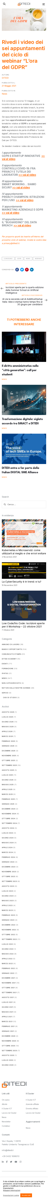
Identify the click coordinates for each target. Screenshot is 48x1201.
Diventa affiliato (32, 1108)
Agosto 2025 (8, 770)
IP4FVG (5, 673)
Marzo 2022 (7, 963)
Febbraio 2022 (8, 968)
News (4, 94)
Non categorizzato (11, 683)
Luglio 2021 (7, 1002)
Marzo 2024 (7, 852)
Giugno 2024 (8, 838)
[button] (4, 4)
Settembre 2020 (9, 1051)
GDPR (19, 258)
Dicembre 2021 (8, 978)
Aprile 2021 (7, 1017)
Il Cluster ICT (7, 1108)
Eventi (5, 664)
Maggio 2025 (8, 784)
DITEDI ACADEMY (9, 659)
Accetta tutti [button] (26, 1195)
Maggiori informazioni (11, 1190)
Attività (4, 1104)
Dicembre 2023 (9, 867)
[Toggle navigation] (38, 4)
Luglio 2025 (7, 775)
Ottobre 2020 (8, 1046)
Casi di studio (10, 697)
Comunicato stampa (11, 654)
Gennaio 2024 (8, 862)
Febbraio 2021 (8, 1026)
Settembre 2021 (9, 992)
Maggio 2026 (8, 727)
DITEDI (5, 78)
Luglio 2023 (7, 891)
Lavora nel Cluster (9, 1113)
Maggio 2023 (8, 901)
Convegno (8, 258)
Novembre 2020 (9, 1041)
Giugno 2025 (7, 780)
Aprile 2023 (7, 905)
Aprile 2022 (7, 959)
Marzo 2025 (7, 794)
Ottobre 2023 (8, 876)
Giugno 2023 (8, 896)
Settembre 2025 (9, 765)
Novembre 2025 (9, 756)
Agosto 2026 (8, 712)
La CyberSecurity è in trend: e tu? (21, 581)
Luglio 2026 (7, 717)
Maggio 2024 (8, 843)
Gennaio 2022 (8, 973)
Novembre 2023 (9, 872)
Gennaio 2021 (8, 1031)
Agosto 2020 (8, 1055)
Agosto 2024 (8, 828)
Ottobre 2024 (8, 818)
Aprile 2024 (7, 847)
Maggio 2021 (7, 1012)
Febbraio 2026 (8, 741)
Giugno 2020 (8, 1065)
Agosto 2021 (8, 997)
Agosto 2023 (8, 886)
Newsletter (6, 1122)
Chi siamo (6, 1100)
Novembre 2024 (9, 814)
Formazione (7, 668)
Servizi (5, 693)
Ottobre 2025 (8, 760)
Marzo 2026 (7, 736)
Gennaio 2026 (8, 746)
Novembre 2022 (9, 930)
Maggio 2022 (8, 954)
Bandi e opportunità (12, 649)
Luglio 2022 (7, 944)
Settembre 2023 (9, 881)
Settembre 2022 (9, 939)
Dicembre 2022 (8, 925)
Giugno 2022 (7, 949)
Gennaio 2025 (8, 804)
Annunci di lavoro (11, 644)
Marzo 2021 (7, 1021)
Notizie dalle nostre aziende (16, 688)
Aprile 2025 (7, 789)
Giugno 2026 (8, 722)
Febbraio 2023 (8, 915)
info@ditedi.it (7, 1150)
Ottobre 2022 (8, 934)
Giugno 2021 (7, 1007)
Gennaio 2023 (8, 920)
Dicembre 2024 (9, 809)
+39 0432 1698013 (10, 1156)
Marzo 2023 (7, 910)
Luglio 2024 (7, 833)
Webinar (38, 258)
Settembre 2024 (9, 823)
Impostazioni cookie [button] (11, 1195)
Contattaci (6, 1126)
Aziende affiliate (32, 1104)
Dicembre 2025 (8, 751)
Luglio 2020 (7, 1060)
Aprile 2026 (7, 731)
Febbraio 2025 (8, 799)
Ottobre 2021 (8, 988)
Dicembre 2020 (9, 1036)
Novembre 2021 (9, 983)
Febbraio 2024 (8, 857)
